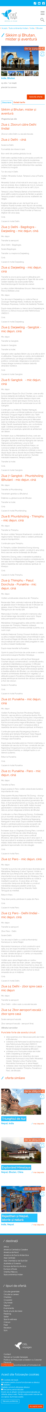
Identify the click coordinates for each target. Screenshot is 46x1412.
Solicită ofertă (35, 97)
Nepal (4, 1123)
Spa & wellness (10, 1319)
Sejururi (7, 1305)
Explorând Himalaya (16, 1167)
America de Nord (11, 1252)
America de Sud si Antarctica (16, 1255)
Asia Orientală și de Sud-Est (15, 1261)
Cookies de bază (10, 1380)
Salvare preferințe (10, 1401)
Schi (5, 1330)
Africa (6, 1247)
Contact (7, 1354)
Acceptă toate (36, 1406)
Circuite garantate (11, 1291)
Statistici (6, 1385)
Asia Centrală (9, 1258)
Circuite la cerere (11, 1294)
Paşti (6, 1325)
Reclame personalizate (13, 1389)
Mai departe (38, 1124)
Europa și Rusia (10, 1269)
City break (8, 1303)
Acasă (4, 28)
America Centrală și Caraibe (16, 1250)
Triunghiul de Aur (14, 1118)
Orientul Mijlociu (11, 1272)
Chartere (7, 1297)
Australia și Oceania (12, 1263)
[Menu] (43, 13)
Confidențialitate (7, 1365)
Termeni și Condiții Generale (16, 1357)
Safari (6, 1317)
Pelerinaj (7, 1314)
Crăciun (7, 1322)
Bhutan (39, 28)
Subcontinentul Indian (18, 28)
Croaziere (8, 1300)
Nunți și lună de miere (13, 1311)
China (20, 1172)
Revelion (7, 1328)
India (32, 28)
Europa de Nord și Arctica (15, 1266)
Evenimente (9, 1308)
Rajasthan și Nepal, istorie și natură (15, 1218)
